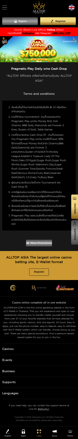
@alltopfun (28, 33)
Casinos (8, 349)
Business (8, 371)
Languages (10, 393)
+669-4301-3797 (61, 33)
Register (39, 272)
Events (7, 360)
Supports (9, 382)
